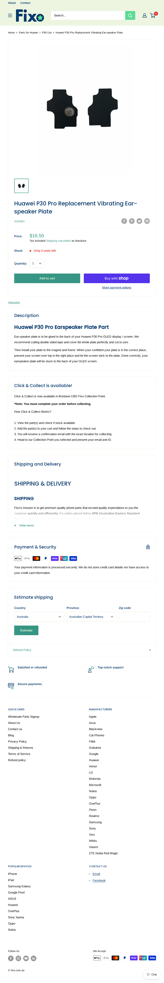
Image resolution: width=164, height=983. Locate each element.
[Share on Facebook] (124, 221)
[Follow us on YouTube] (26, 958)
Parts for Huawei (28, 32)
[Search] (130, 15)
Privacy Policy (17, 741)
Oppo (92, 797)
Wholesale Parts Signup (23, 716)
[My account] (145, 15)
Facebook (99, 880)
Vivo (92, 834)
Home (11, 32)
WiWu (93, 840)
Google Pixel (16, 892)
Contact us (15, 729)
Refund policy (17, 760)
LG (91, 772)
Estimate (26, 630)
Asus (92, 722)
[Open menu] (10, 15)
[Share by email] (147, 221)
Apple (92, 716)
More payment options (116, 287)
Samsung (95, 822)
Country (20, 608)
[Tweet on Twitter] (139, 221)
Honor (93, 766)
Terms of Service (19, 754)
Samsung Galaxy (19, 886)
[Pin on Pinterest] (132, 221)
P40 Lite (47, 32)
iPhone (12, 873)
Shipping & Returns (20, 747)
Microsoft (95, 785)
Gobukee (95, 747)
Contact (25, 2)
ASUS (12, 898)
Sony (92, 828)
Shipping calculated (58, 240)
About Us (14, 722)
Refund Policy (22, 650)
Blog (11, 735)
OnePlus (94, 803)
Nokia (93, 791)
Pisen (92, 809)
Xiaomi (93, 847)
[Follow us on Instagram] (18, 958)
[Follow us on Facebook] (11, 958)
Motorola (94, 778)
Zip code (125, 608)
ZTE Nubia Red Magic (103, 853)
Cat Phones (96, 735)
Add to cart (47, 278)
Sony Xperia (16, 917)
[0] (152, 15)
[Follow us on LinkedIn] (33, 958)
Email (96, 873)
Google (93, 754)
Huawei (19, 221)
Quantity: (20, 263)
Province (73, 608)
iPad (11, 880)
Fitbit (92, 741)
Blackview (95, 729)
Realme (94, 816)
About (12, 2)
